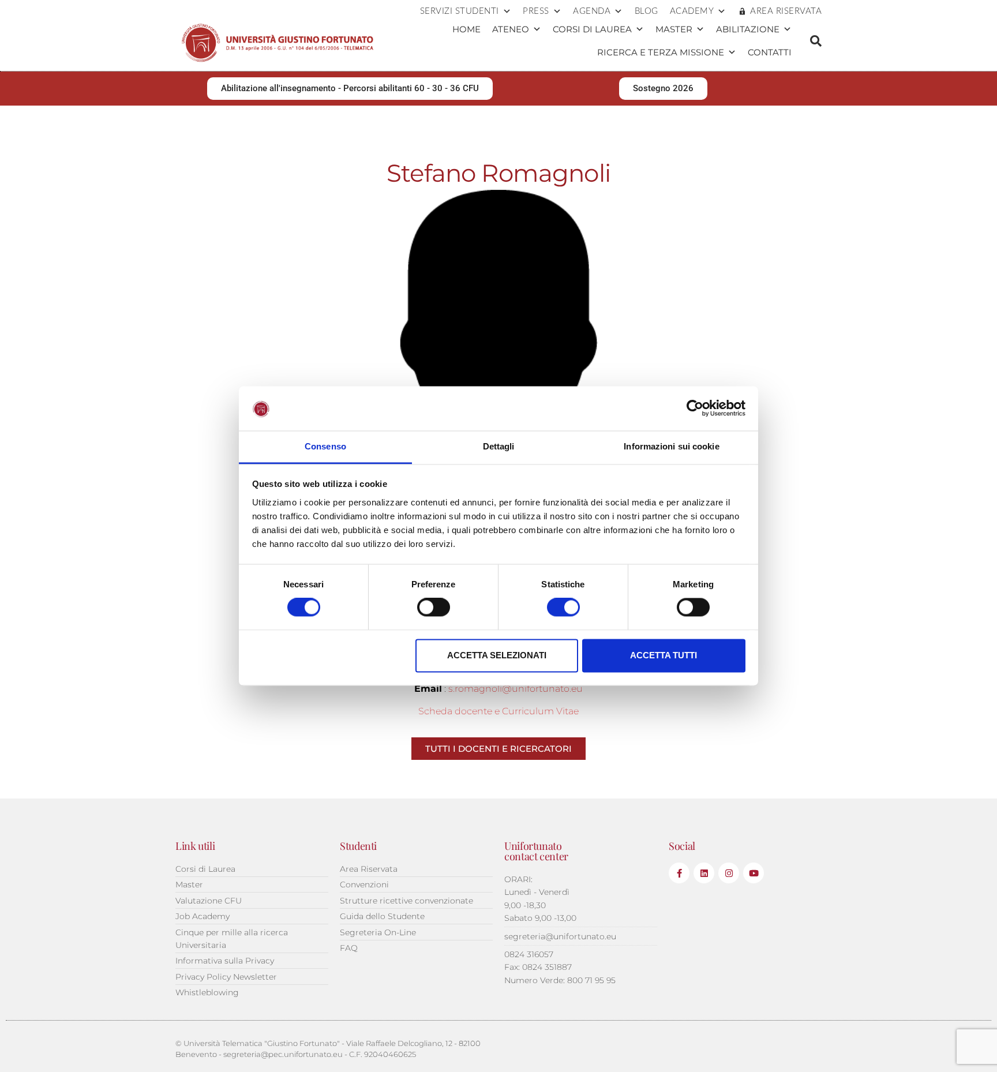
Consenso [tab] (325, 446)
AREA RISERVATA (786, 11)
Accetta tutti (663, 655)
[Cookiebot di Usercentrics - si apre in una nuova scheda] (694, 408)
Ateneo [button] (510, 29)
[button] (815, 41)
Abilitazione (747, 29)
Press (536, 11)
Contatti (770, 52)
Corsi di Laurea (592, 29)
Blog (646, 11)
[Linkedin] (704, 873)
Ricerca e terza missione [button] (660, 52)
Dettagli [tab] (499, 446)
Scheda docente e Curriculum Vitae (498, 711)
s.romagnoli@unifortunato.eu (515, 688)
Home (466, 29)
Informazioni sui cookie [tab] (671, 446)
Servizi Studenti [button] (459, 11)
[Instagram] (728, 873)
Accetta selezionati (496, 655)
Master (673, 29)
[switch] (433, 607)
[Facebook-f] (679, 873)
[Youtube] (753, 873)
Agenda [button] (591, 11)
